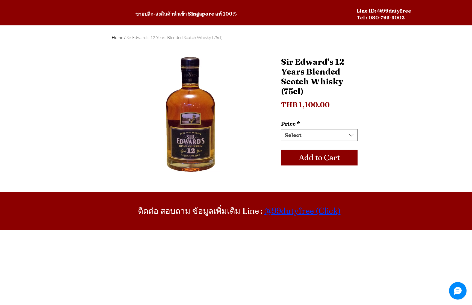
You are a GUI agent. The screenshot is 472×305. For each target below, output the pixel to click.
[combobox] (319, 135)
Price (290, 123)
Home (117, 37)
